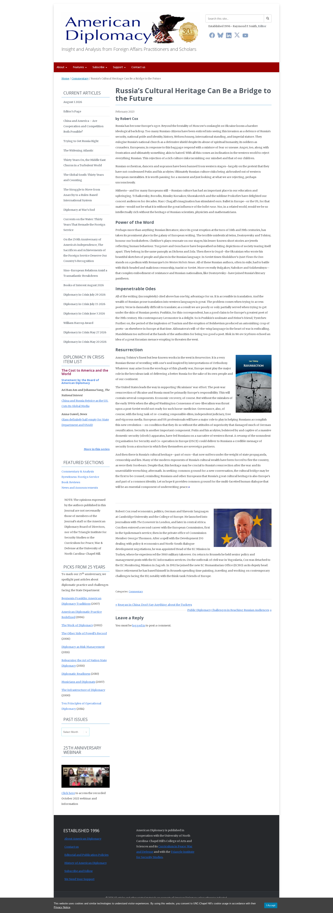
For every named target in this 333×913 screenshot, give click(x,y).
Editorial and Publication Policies (86, 855)
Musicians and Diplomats (78, 682)
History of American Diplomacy (85, 863)
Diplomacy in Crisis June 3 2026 (84, 313)
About (61, 67)
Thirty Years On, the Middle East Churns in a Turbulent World (84, 162)
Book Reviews (70, 482)
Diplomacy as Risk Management (83, 647)
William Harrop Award (78, 323)
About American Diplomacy (82, 838)
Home (65, 78)
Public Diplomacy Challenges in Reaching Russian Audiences (228, 610)
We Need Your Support (79, 879)
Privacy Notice (62, 907)
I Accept (270, 905)
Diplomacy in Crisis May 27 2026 (84, 332)
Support (118, 67)
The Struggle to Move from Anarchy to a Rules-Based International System (81, 195)
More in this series (97, 449)
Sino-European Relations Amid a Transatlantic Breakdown (85, 273)
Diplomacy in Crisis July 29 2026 (84, 294)
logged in (138, 625)
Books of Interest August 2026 (83, 285)
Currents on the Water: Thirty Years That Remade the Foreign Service (84, 224)
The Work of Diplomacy (77, 625)
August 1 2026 (72, 102)
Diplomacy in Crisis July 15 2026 (84, 304)
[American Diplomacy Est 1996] (130, 28)
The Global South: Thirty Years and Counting (83, 177)
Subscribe (98, 67)
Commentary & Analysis (77, 471)
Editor (262, 26)
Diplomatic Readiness (75, 674)
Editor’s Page (72, 111)
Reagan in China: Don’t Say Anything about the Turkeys (155, 604)
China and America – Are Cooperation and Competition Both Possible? (83, 126)
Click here (68, 793)
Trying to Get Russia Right (80, 141)
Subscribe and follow (78, 871)
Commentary (80, 78)
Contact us (138, 67)
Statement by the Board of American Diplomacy (80, 381)
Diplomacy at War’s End (79, 210)
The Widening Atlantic (78, 150)
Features (79, 67)
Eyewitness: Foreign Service (80, 477)
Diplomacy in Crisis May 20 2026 (85, 342)
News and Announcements (79, 487)
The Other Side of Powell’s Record (84, 633)
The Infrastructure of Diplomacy (83, 690)
